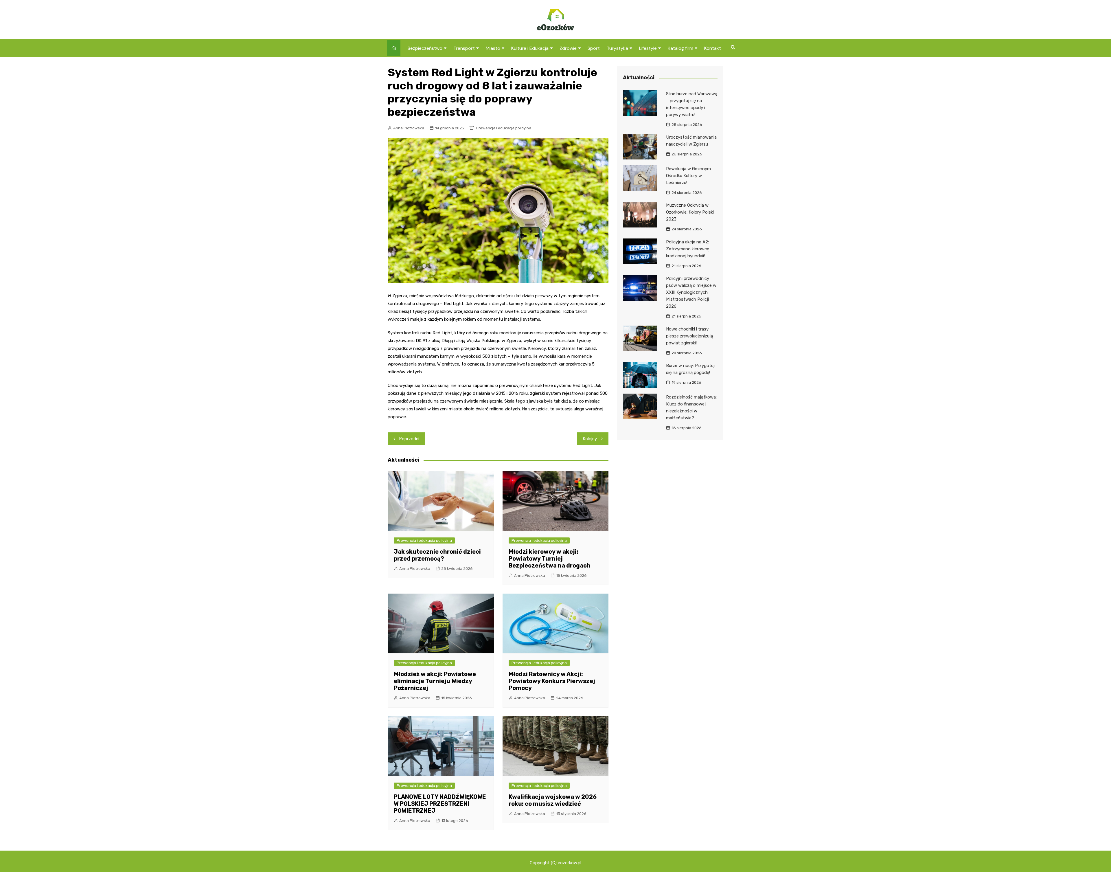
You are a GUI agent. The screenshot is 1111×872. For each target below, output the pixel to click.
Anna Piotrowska (408, 128)
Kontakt (712, 48)
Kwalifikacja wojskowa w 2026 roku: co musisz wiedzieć (553, 800)
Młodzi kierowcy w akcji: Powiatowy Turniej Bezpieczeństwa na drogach (550, 558)
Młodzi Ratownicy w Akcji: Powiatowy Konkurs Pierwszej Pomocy (552, 681)
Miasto (493, 48)
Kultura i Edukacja (530, 48)
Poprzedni (409, 439)
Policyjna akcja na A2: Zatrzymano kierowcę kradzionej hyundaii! (687, 248)
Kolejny (590, 439)
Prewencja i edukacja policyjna (503, 128)
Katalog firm (680, 48)
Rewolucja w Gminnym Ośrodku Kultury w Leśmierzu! (688, 175)
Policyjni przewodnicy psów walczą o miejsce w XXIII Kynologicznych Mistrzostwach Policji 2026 (691, 292)
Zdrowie (568, 48)
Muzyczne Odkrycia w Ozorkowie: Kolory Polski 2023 (690, 212)
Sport (594, 48)
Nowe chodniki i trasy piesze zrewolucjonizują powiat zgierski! (689, 336)
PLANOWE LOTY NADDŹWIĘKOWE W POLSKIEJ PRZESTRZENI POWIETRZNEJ (440, 803)
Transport (464, 48)
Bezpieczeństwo (425, 48)
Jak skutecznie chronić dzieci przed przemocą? (437, 555)
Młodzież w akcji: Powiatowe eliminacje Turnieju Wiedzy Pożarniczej (435, 681)
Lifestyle (648, 48)
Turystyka (617, 48)
